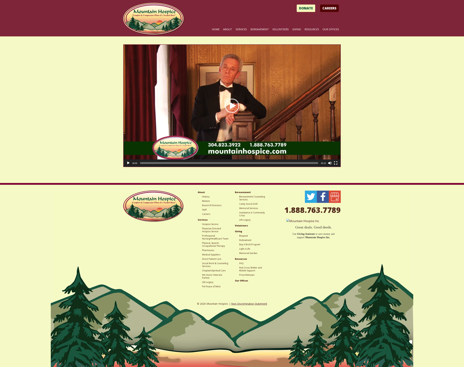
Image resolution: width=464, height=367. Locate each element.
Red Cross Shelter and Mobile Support (250, 269)
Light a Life (244, 248)
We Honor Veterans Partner (212, 276)
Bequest (243, 235)
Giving (296, 29)
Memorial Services (248, 208)
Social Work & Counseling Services (215, 265)
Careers (329, 8)
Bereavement (259, 29)
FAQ (241, 263)
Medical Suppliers (211, 254)
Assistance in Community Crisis (252, 214)
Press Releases (246, 274)
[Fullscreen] (335, 163)
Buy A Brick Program (249, 244)
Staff (204, 209)
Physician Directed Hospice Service (211, 230)
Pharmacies (208, 250)
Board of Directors (211, 205)
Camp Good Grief (248, 203)
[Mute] (330, 163)
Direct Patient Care (211, 258)
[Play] (128, 163)
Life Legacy (207, 282)
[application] (232, 106)
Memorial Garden (248, 253)
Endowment (245, 240)
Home (215, 29)
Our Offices (331, 29)
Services (241, 29)
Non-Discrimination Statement (249, 303)
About (227, 29)
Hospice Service (210, 224)
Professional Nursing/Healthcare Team (215, 237)
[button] (232, 106)
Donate (306, 8)
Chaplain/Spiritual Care (214, 270)
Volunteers (280, 29)
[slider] (229, 163)
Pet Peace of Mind (211, 286)
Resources (311, 29)
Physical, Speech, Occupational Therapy (213, 244)
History (206, 196)
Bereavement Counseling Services (252, 198)
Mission (206, 201)
